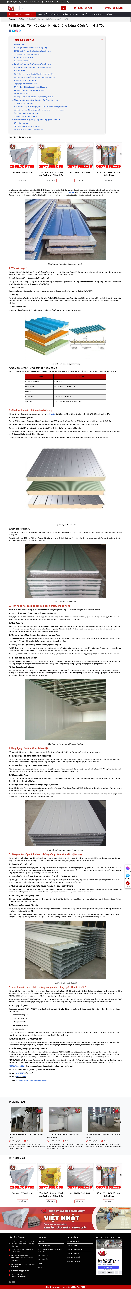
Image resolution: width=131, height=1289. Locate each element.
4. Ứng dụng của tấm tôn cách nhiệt (24, 84)
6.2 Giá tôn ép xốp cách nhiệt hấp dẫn (27, 126)
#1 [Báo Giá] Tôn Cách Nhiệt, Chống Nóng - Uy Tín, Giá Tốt (50, 1250)
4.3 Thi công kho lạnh (21, 94)
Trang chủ (12, 19)
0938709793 (21, 1073)
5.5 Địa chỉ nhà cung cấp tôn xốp (25, 116)
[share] (10, 31)
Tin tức (29, 1141)
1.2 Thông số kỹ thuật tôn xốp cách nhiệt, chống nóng (32, 51)
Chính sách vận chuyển (73, 1257)
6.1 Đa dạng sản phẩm (22, 123)
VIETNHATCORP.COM (16, 1066)
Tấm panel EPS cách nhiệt (22, 172)
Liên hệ (40, 1267)
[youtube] (13, 1282)
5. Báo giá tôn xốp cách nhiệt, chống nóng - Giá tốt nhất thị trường (35, 100)
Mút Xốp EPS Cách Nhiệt (80, 172)
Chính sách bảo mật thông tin (75, 1249)
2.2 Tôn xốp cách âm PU (22, 61)
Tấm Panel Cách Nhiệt (44, 1245)
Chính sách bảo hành (73, 1253)
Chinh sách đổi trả (72, 1245)
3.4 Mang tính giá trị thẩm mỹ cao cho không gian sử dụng (34, 77)
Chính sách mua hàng (73, 1261)
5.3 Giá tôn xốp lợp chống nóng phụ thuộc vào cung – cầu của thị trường (39, 110)
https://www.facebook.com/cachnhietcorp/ (31, 1080)
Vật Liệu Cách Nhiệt (43, 1255)
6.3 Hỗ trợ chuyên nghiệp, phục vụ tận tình (28, 130)
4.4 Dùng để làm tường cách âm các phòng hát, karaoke (33, 97)
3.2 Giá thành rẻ (19, 71)
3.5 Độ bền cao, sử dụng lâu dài (25, 80)
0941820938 (21, 1077)
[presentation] (10, 154)
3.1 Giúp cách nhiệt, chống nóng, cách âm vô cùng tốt (32, 67)
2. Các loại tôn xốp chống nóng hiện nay (26, 54)
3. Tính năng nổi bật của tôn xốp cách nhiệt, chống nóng (31, 64)
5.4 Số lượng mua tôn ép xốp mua (26, 113)
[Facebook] (10, 1282)
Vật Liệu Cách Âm (43, 1259)
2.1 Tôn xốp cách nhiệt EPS (23, 58)
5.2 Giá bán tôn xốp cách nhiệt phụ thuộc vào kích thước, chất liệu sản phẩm (40, 107)
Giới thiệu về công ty (73, 1241)
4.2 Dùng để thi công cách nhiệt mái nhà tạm (29, 90)
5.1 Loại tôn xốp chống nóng (24, 103)
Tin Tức (21, 19)
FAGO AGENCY (81, 1287)
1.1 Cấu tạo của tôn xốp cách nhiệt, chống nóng (30, 48)
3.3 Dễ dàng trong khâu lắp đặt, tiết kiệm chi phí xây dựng (34, 74)
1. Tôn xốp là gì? (18, 44)
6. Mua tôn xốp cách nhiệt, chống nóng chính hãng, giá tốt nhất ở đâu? (36, 120)
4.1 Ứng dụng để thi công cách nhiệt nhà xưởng (30, 87)
